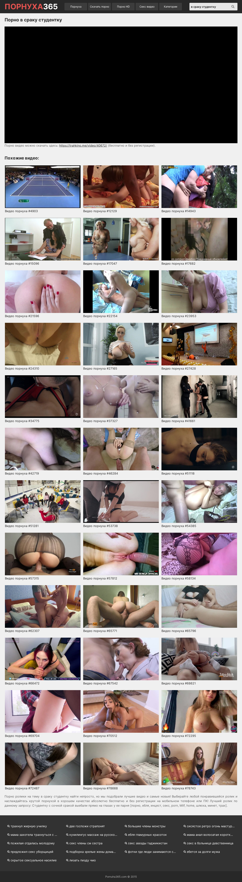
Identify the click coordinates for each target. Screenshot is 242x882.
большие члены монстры (146, 826)
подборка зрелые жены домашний (94, 852)
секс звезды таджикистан (147, 843)
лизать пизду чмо (82, 860)
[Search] (233, 6)
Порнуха (75, 6)
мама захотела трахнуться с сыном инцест (36, 835)
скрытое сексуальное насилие (34, 860)
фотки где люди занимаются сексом (153, 852)
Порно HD (123, 6)
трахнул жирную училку (29, 826)
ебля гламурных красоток (147, 835)
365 (31, 6)
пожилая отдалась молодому (33, 843)
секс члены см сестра (85, 843)
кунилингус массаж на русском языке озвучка (94, 835)
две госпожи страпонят (87, 826)
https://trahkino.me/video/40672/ (83, 145)
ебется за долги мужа (203, 852)
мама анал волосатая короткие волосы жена (212, 835)
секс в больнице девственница (210, 843)
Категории (170, 6)
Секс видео (147, 6)
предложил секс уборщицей (32, 852)
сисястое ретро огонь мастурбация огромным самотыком (212, 826)
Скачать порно (99, 6)
